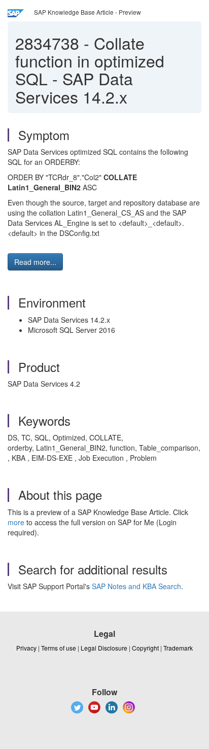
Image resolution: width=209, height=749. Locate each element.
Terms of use (58, 647)
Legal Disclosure (104, 647)
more (16, 522)
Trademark (178, 647)
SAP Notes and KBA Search (136, 586)
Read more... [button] (35, 262)
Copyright (145, 647)
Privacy (26, 647)
